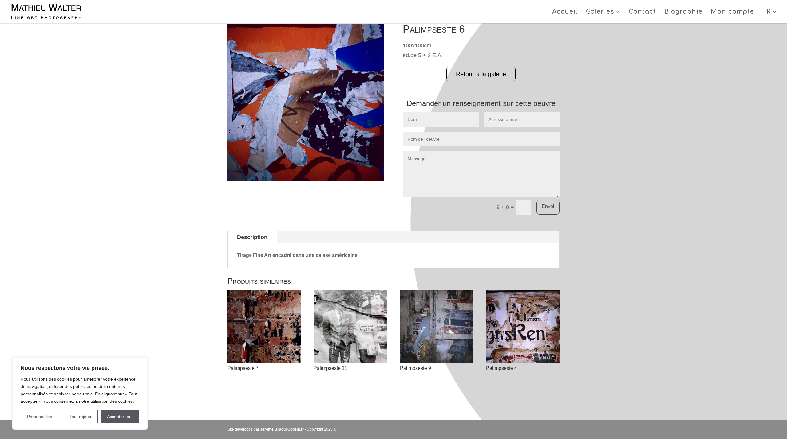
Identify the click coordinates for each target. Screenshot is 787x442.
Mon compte (732, 12)
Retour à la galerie (481, 74)
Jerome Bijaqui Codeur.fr (282, 429)
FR (766, 12)
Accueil (565, 12)
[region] (80, 394)
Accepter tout (120, 416)
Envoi (548, 206)
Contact (642, 12)
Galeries (600, 12)
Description (252, 237)
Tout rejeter (80, 416)
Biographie (683, 12)
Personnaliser (40, 416)
